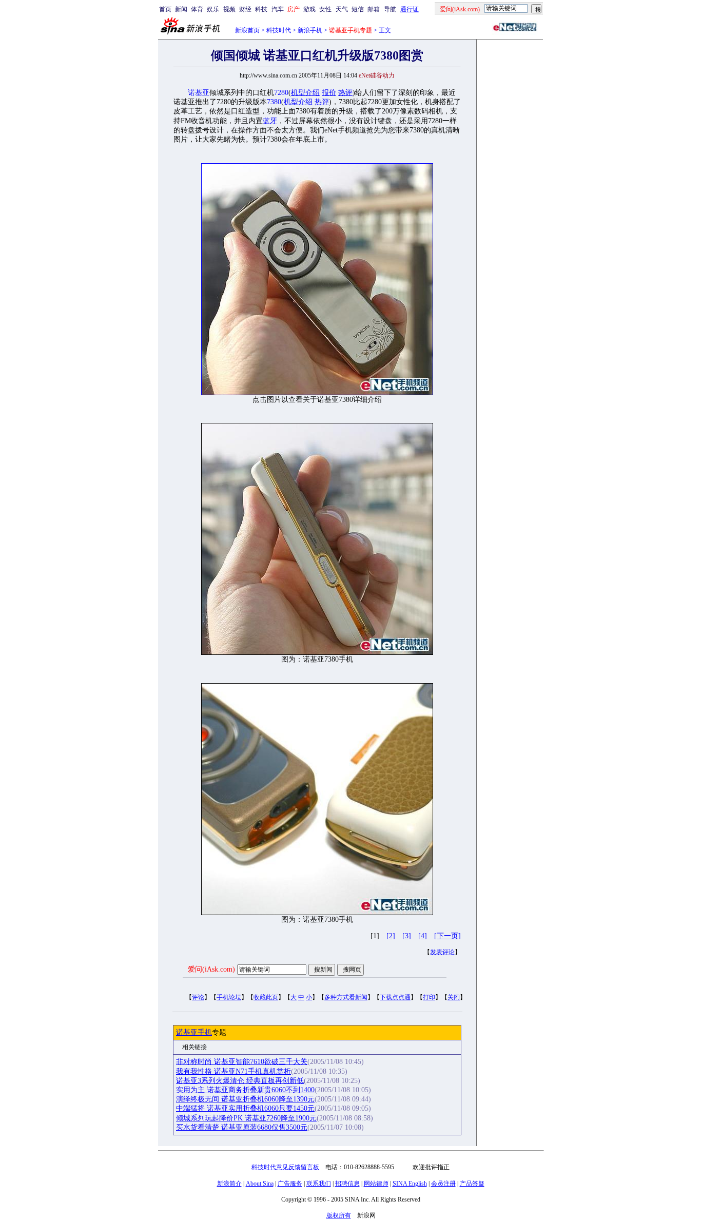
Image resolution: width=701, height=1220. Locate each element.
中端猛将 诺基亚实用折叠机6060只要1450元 (245, 1108)
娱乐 (213, 9)
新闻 (181, 9)
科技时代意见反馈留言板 (285, 1167)
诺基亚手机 (194, 1032)
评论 (198, 997)
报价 (329, 92)
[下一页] (447, 936)
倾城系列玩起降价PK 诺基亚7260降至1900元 (246, 1118)
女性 (325, 9)
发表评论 (442, 952)
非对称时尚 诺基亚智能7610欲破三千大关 (241, 1062)
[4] (422, 936)
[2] (390, 936)
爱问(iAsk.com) (211, 969)
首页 (165, 9)
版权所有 (338, 1215)
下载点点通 (395, 997)
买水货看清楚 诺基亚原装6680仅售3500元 (241, 1127)
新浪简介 (229, 1183)
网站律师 (376, 1183)
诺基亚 (198, 92)
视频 (229, 9)
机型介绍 (305, 92)
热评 (345, 92)
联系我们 (318, 1183)
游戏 (309, 9)
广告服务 (290, 1183)
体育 (197, 9)
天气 (342, 9)
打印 (429, 997)
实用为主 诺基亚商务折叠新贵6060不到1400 (245, 1090)
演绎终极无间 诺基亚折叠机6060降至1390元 (245, 1099)
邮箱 (373, 9)
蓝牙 (270, 121)
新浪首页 (247, 30)
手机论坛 (229, 997)
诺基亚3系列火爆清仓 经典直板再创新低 (240, 1081)
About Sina (260, 1183)
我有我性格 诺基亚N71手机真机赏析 (233, 1071)
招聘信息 (347, 1183)
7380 (274, 102)
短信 (358, 9)
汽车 (277, 9)
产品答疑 (472, 1183)
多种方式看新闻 (345, 997)
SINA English (410, 1183)
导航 (390, 9)
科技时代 (278, 30)
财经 (245, 9)
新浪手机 (310, 30)
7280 (281, 92)
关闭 (453, 997)
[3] (406, 936)
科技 (261, 9)
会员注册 (443, 1183)
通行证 (409, 9)
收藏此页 (266, 997)
